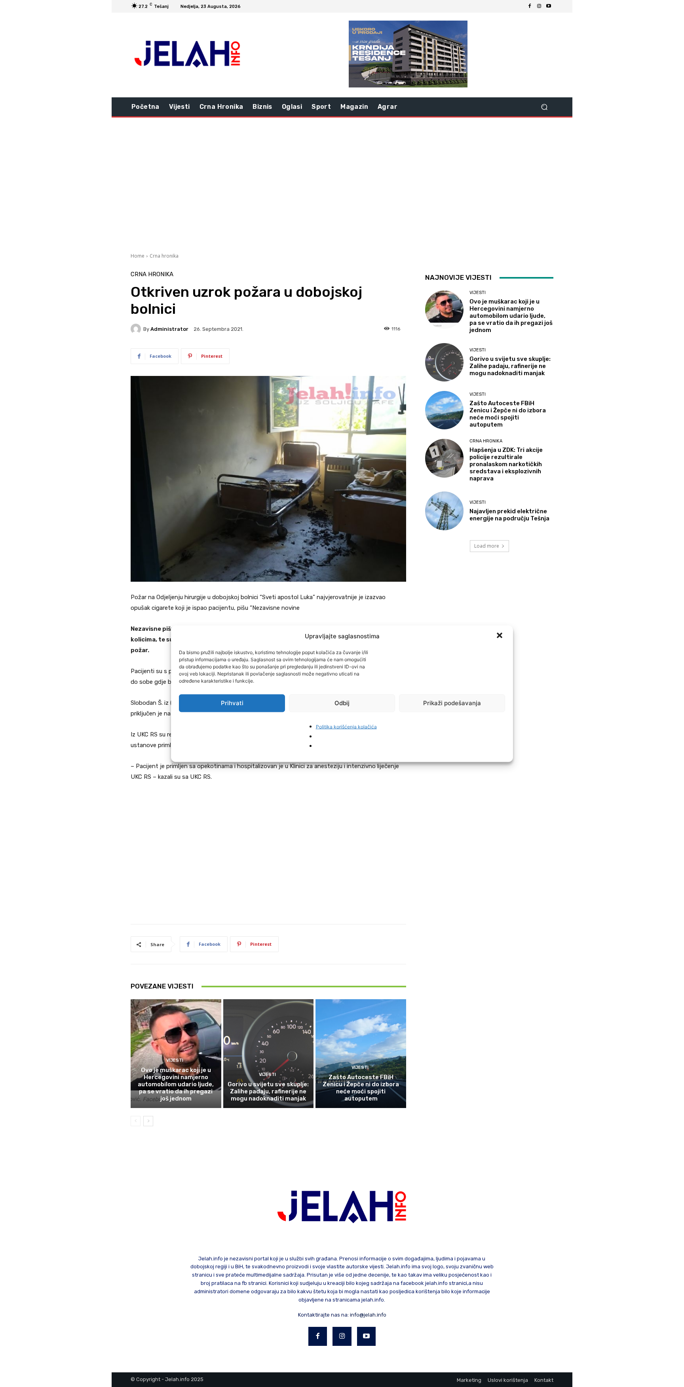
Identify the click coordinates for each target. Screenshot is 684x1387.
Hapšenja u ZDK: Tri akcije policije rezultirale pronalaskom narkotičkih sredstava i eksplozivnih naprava (506, 464)
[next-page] (148, 1121)
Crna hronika (164, 255)
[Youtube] (548, 6)
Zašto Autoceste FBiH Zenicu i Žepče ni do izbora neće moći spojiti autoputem (361, 1088)
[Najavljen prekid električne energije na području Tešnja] (444, 510)
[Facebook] (529, 6)
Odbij (342, 703)
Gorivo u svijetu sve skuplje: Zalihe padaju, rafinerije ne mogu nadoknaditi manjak (268, 1091)
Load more (486, 546)
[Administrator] (137, 329)
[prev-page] (136, 1121)
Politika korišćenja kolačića (346, 726)
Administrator (169, 329)
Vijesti (174, 1060)
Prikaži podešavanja (452, 703)
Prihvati (232, 703)
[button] (500, 636)
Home (137, 255)
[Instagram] (539, 6)
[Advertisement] (342, 184)
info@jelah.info (368, 1315)
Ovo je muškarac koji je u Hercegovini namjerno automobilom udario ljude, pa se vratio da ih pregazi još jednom (176, 1084)
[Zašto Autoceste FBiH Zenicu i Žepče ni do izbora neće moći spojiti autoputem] (360, 1053)
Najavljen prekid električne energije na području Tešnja (509, 515)
